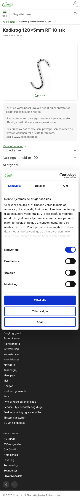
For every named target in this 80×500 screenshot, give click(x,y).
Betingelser (10, 470)
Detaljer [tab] (40, 185)
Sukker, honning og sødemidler (22, 412)
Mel (6, 380)
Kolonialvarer (11, 359)
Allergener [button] (11, 165)
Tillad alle (40, 300)
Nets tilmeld (11, 454)
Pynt (6, 396)
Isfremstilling (11, 348)
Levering (9, 459)
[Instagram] (14, 484)
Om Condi (10, 449)
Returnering (11, 465)
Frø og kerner (12, 338)
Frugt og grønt (12, 333)
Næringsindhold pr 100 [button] (20, 158)
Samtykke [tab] (14, 185)
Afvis (40, 322)
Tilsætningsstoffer (14, 417)
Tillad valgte (40, 311)
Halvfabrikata (12, 343)
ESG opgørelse (12, 444)
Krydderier (10, 364)
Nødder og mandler (15, 391)
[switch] (70, 261)
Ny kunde (9, 438)
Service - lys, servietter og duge (23, 407)
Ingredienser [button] (12, 150)
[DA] (7, 4)
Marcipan (9, 375)
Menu (4, 16)
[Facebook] (6, 484)
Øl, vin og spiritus (14, 422)
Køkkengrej (9, 21)
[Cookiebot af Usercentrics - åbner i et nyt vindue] (59, 175)
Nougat (8, 385)
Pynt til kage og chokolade (20, 401)
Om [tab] (65, 185)
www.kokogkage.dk (26, 136)
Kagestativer (11, 354)
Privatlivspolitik (13, 475)
